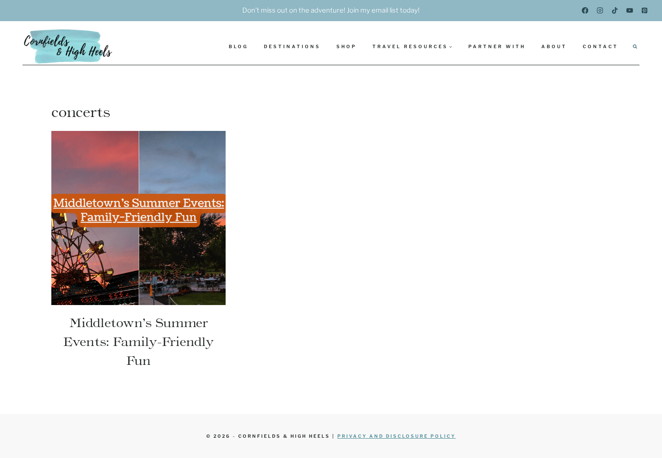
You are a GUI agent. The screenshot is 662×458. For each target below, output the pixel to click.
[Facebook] (585, 10)
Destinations (292, 46)
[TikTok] (614, 10)
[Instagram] (600, 10)
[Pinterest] (644, 10)
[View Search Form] (634, 46)
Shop (346, 46)
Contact (600, 46)
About (554, 46)
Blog (238, 46)
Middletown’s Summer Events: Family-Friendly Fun (138, 341)
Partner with (497, 46)
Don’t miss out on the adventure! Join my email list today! (331, 10)
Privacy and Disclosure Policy (396, 436)
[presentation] (138, 218)
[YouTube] (629, 10)
